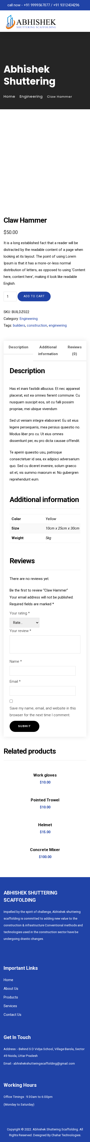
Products (11, 997)
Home (9, 96)
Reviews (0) (75, 350)
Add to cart (34, 296)
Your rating (20, 613)
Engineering (31, 96)
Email (15, 681)
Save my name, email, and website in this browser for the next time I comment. (43, 711)
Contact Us (12, 1014)
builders (19, 325)
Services (10, 1006)
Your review (20, 631)
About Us (11, 988)
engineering (58, 325)
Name (16, 661)
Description (18, 347)
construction (37, 325)
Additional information (48, 350)
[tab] (18, 351)
